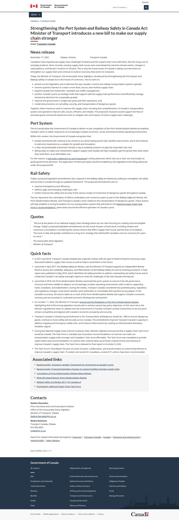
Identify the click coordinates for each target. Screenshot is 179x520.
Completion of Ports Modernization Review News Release (64, 373)
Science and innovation (118, 476)
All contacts (34, 468)
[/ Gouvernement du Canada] (49, 6)
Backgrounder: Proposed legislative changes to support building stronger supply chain (78, 369)
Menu (34, 14)
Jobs (32, 476)
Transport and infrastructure (126, 437)
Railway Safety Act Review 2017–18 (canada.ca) (59, 382)
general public (37, 440)
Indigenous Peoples (117, 481)
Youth (111, 491)
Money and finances (78, 505)
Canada (106, 437)
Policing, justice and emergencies (83, 491)
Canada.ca (35, 21)
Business (33, 491)
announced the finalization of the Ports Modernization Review (109, 302)
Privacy (101, 514)
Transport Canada (48, 21)
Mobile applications (51, 514)
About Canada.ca (68, 514)
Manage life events (116, 496)
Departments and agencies (80, 468)
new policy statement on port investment (67, 158)
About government (116, 468)
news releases (53, 440)
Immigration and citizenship (41, 481)
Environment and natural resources (84, 476)
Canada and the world (78, 501)
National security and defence (81, 481)
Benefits (33, 496)
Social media (35, 514)
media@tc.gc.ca (38, 430)
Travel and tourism (37, 486)
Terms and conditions (86, 514)
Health (33, 501)
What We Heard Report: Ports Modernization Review (62, 377)
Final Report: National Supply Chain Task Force (59, 386)
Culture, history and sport (80, 486)
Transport (77, 437)
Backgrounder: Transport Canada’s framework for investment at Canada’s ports (75, 364)
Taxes (32, 505)
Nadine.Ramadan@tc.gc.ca (43, 416)
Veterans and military (117, 486)
